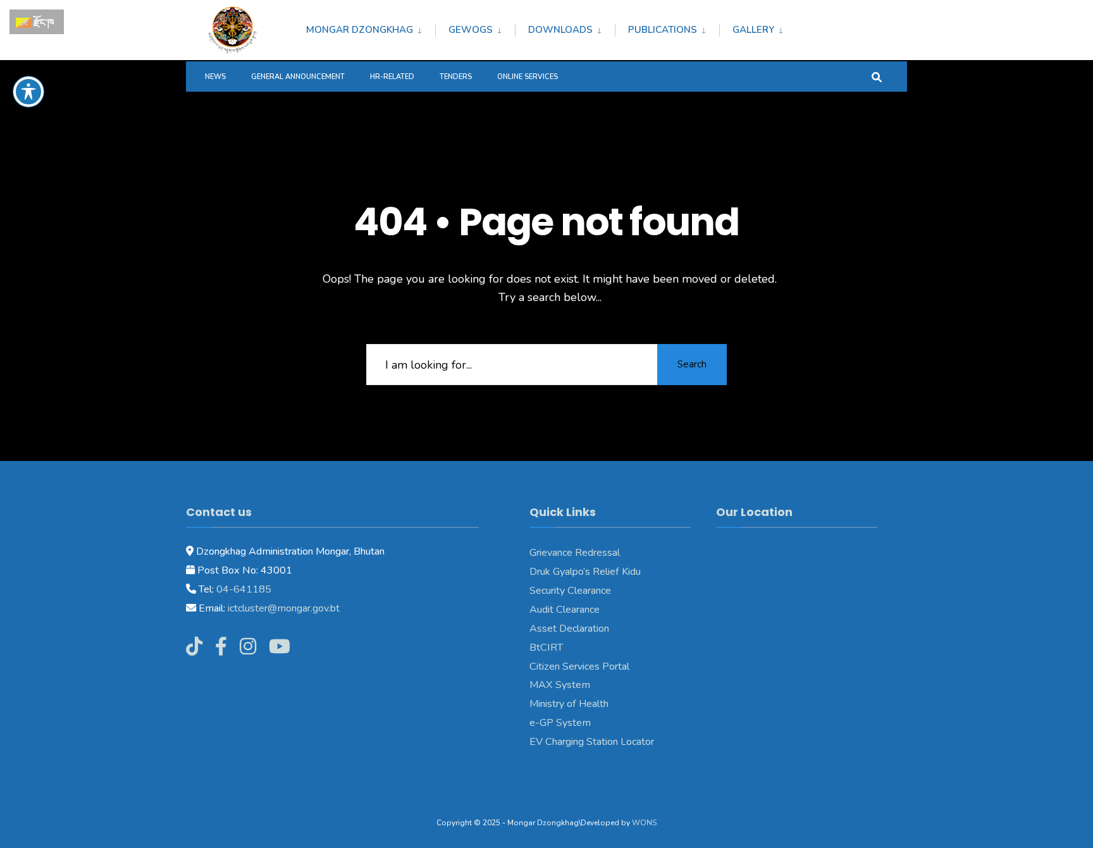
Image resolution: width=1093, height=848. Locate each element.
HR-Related (392, 77)
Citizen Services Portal (579, 666)
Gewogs (470, 29)
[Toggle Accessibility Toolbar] (28, 92)
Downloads (560, 29)
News (215, 77)
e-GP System (560, 723)
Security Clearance (570, 591)
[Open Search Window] (876, 76)
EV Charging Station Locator (591, 742)
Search (692, 364)
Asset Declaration (569, 629)
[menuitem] (370, 27)
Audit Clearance (564, 610)
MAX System (559, 685)
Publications (662, 29)
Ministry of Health (568, 704)
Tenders (456, 77)
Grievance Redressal (574, 553)
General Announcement (298, 77)
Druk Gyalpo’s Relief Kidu (585, 572)
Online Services (527, 77)
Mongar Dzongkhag (359, 29)
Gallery (753, 29)
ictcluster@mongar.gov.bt (284, 608)
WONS (644, 823)
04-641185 (243, 589)
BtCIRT (546, 647)
